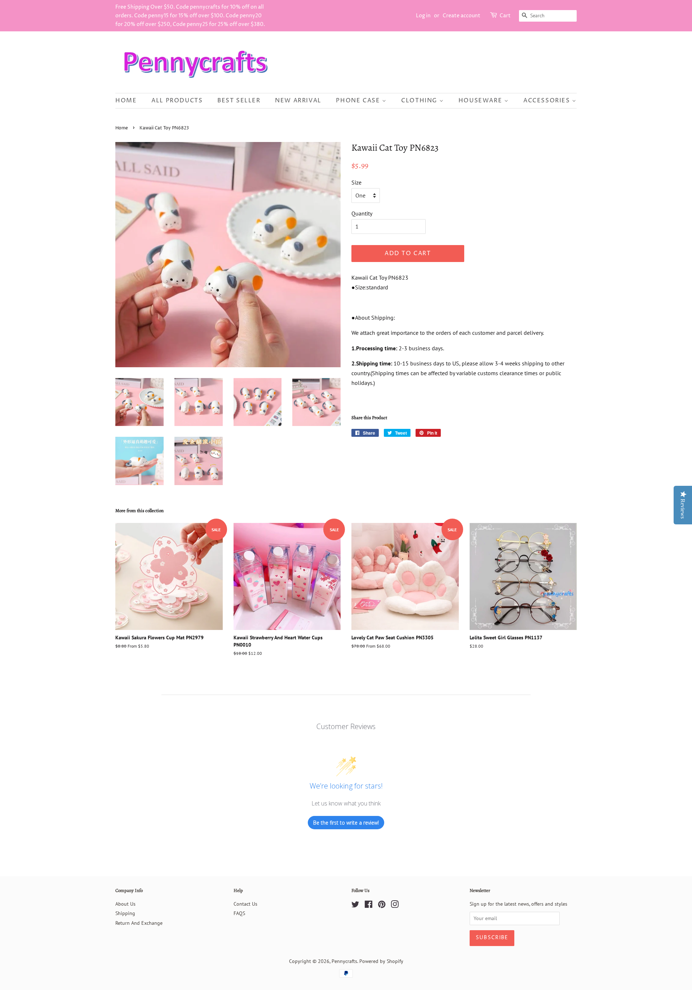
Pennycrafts (344, 961)
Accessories (547, 101)
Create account (461, 15)
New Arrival (298, 101)
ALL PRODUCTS (177, 101)
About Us (125, 904)
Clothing (420, 101)
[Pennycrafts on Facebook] (368, 905)
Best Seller (239, 101)
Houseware (481, 101)
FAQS (239, 913)
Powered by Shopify (381, 961)
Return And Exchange (139, 923)
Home (126, 101)
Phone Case (359, 101)
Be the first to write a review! (346, 822)
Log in (423, 15)
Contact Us (245, 904)
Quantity (361, 213)
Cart (505, 15)
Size (356, 182)
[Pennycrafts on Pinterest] (382, 905)
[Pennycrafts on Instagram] (395, 905)
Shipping (125, 913)
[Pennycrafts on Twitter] (355, 905)
